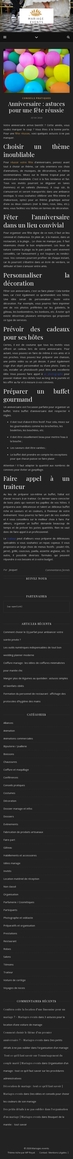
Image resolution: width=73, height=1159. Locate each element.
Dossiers (8, 816)
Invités (7, 871)
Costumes (9, 793)
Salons (7, 956)
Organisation (10, 894)
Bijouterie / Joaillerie (15, 746)
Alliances (8, 722)
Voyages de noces (14, 988)
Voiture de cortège (14, 980)
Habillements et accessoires (20, 855)
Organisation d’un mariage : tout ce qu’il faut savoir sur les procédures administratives (35, 1070)
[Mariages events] (36, 16)
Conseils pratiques (36, 98)
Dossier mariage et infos (17, 808)
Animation (9, 730)
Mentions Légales (58, 1152)
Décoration (9, 800)
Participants (10, 910)
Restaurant (9, 941)
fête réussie (22, 133)
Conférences (10, 777)
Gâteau (7, 847)
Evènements (10, 824)
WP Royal (30, 1152)
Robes (7, 949)
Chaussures (10, 761)
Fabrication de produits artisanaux (23, 832)
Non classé (9, 886)
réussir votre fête (22, 162)
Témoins (8, 964)
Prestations (10, 933)
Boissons (8, 754)
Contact (43, 1152)
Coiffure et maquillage (16, 769)
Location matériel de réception (21, 878)
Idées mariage (11, 863)
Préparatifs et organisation (19, 925)
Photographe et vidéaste (18, 917)
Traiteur (8, 972)
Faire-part (9, 839)
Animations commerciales (18, 738)
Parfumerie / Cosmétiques (18, 902)
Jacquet (13, 569)
